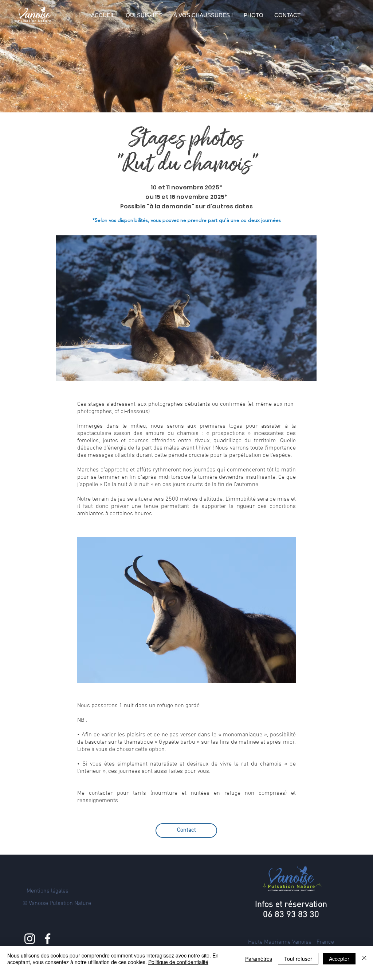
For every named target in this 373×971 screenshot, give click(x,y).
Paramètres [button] (258, 958)
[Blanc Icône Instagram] (30, 939)
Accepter (339, 958)
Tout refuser (298, 958)
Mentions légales (47, 891)
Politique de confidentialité (178, 962)
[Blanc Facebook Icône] (47, 939)
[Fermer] (364, 958)
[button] (144, 15)
